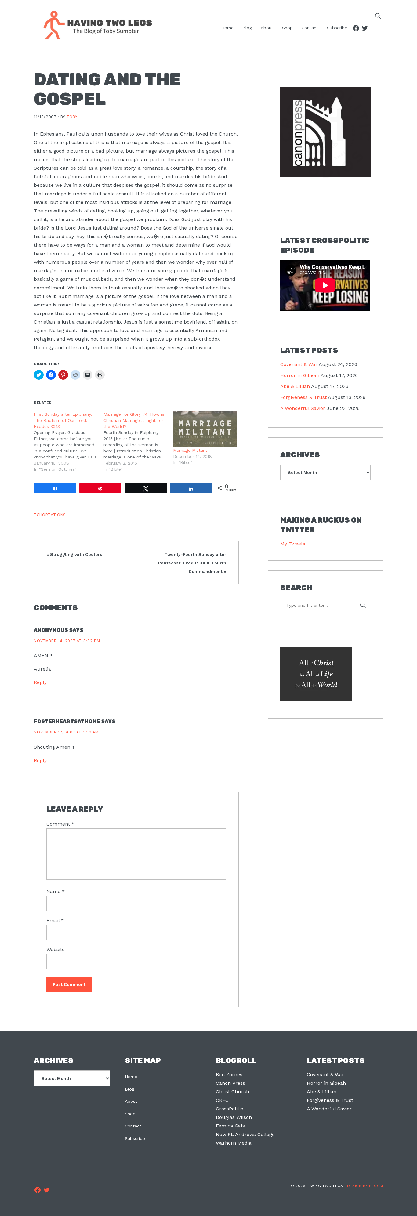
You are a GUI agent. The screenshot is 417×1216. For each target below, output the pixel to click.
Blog (129, 1089)
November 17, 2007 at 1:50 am (66, 732)
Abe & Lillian (295, 386)
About (131, 1101)
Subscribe (135, 1138)
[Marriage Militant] (205, 429)
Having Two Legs (95, 24)
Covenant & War (298, 364)
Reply (40, 682)
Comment (60, 824)
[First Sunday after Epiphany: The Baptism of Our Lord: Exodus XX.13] (68, 441)
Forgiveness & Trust (303, 397)
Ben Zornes (229, 1074)
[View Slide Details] (325, 132)
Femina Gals (230, 1126)
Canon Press (230, 1083)
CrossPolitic (229, 1109)
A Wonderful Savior (302, 408)
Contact (133, 1126)
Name (55, 891)
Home (131, 1076)
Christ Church (232, 1092)
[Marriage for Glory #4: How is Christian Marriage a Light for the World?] (138, 441)
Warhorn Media (234, 1143)
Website (55, 949)
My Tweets (292, 544)
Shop (130, 1113)
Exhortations (50, 514)
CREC (222, 1100)
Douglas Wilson (234, 1117)
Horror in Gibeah (299, 375)
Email (55, 920)
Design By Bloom (365, 1186)
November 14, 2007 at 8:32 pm (67, 641)
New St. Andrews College (245, 1134)
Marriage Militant (190, 450)
